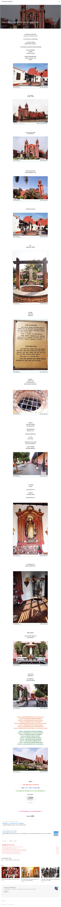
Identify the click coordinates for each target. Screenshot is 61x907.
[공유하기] (5, 841)
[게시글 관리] (7, 841)
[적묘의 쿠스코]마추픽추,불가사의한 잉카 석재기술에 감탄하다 (11, 853)
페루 (7, 844)
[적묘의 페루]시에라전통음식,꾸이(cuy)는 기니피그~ (9, 848)
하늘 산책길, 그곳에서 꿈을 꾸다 (6, 902)
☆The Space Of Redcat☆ (7, 1)
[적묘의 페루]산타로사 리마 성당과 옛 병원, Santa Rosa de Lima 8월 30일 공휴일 (14, 849)
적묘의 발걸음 (4, 844)
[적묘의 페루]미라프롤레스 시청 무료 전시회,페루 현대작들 (10, 852)
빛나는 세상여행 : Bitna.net (5, 904)
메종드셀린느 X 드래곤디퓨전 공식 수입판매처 (13, 823)
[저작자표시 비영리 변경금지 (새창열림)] (15, 841)
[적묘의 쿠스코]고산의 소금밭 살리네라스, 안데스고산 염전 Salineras (12, 846)
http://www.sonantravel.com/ (9, 830)
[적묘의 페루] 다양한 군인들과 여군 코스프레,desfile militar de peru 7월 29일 (13, 850)
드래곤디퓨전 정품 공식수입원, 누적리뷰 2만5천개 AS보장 (14, 825)
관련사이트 (3, 900)
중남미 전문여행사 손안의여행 (9, 832)
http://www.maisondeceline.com (9, 821)
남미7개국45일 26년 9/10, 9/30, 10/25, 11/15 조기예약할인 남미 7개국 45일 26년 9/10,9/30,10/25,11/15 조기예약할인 (27, 834)
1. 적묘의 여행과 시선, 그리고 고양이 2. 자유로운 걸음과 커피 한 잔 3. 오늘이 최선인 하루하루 (19, 889)
